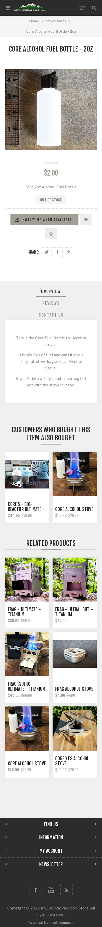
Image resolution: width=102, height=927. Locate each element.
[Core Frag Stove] (27, 580)
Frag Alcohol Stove (74, 689)
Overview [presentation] (51, 291)
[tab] (51, 291)
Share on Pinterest (68, 252)
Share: (33, 252)
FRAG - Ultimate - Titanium (24, 612)
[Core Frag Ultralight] (75, 580)
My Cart (84, 5)
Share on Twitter (47, 252)
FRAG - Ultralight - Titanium (74, 612)
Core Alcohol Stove (74, 509)
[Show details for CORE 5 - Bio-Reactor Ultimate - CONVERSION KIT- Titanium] (27, 474)
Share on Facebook (58, 252)
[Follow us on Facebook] (36, 890)
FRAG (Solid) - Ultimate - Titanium (27, 686)
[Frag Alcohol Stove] (75, 654)
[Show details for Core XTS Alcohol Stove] (75, 728)
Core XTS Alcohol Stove (72, 761)
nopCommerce (62, 922)
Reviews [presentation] (51, 303)
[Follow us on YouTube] (51, 890)
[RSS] (66, 890)
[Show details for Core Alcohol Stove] (75, 474)
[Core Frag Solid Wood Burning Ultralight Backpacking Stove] (27, 654)
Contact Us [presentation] (51, 315)
